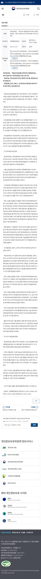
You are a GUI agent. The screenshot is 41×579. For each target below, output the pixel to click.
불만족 (19, 421)
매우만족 (6, 421)
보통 (15, 421)
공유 (37, 14)
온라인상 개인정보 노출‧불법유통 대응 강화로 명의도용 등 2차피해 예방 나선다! (11, 410)
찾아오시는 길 (16, 532)
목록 (36, 401)
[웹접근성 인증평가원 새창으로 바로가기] (20, 564)
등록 (34, 425)
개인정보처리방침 (6, 532)
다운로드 (14, 58)
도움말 (23, 532)
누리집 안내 (29, 532)
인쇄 (27, 14)
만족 (11, 421)
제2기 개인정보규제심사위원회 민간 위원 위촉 (30, 410)
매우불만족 (25, 421)
